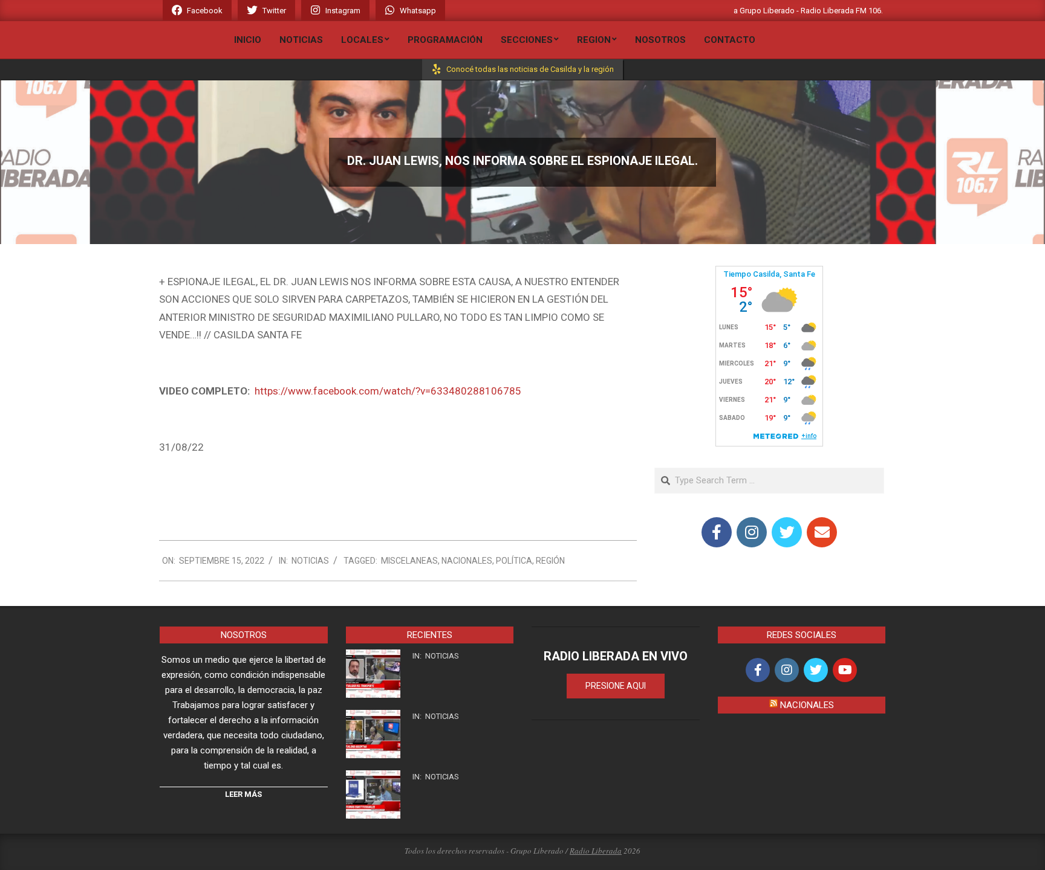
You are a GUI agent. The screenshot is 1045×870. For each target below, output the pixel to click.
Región (550, 561)
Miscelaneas (409, 561)
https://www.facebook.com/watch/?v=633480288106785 (388, 391)
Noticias (310, 561)
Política (514, 561)
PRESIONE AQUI (615, 686)
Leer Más (243, 794)
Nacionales (466, 561)
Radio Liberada (596, 850)
